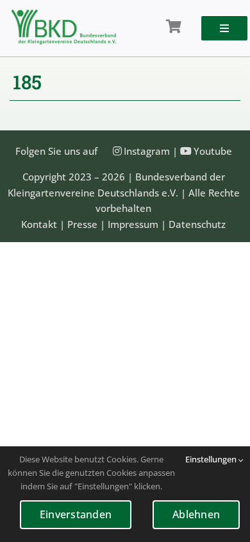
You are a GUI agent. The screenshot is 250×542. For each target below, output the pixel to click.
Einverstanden (76, 514)
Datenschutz (197, 224)
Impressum (133, 224)
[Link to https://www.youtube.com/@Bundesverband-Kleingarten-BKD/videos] (186, 151)
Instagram (147, 150)
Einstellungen (211, 459)
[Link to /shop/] (173, 26)
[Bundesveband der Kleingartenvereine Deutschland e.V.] (64, 14)
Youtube (213, 150)
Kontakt (39, 224)
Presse (82, 224)
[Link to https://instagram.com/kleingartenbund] (117, 151)
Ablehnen (196, 514)
